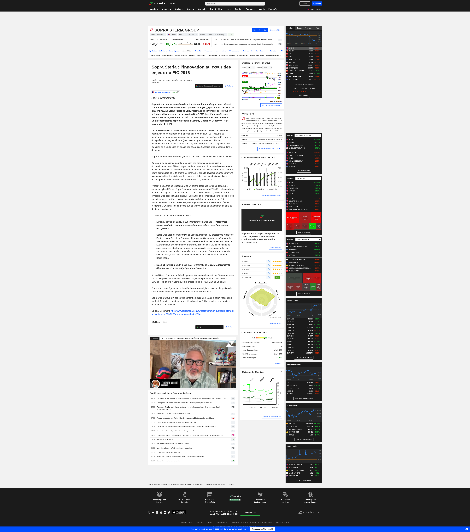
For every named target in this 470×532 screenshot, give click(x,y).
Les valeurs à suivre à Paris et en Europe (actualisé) (174, 448)
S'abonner (317, 3)
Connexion (305, 3)
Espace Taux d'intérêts (303, 480)
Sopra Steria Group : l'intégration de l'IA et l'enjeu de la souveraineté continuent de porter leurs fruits (190, 435)
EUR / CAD (290, 339)
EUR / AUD (290, 341)
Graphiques (174, 51)
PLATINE (290, 394)
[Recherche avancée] (262, 4)
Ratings (246, 51)
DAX (290, 56)
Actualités (166, 9)
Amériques (308, 28)
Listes (228, 9)
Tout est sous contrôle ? (165, 439)
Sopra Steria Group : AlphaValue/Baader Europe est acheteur (177, 431)
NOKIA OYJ (292, 167)
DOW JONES (293, 65)
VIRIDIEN (292, 185)
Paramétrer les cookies (204, 522)
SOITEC (291, 139)
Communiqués (212, 55)
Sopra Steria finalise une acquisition (169, 452)
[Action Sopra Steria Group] (178, 92)
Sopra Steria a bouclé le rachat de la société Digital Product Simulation (180, 457)
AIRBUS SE (293, 164)
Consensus (234, 51)
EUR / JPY (290, 353)
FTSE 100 (303, 89)
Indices (290, 28)
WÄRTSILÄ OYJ (294, 262)
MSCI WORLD (293, 79)
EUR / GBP (290, 322)
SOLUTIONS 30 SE (295, 201)
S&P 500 (292, 62)
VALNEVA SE (293, 204)
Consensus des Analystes (254, 332)
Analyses (179, 9)
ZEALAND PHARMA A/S (297, 259)
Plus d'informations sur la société (270, 149)
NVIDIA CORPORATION (297, 148)
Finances (209, 51)
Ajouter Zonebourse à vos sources (209, 86)
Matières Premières (294, 364)
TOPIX (291, 73)
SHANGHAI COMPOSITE (297, 71)
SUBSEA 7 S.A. (294, 249)
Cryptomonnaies (292, 405)
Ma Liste (290, 135)
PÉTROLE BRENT (293, 388)
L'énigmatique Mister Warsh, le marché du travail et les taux (176, 422)
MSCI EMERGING (295, 76)
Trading (238, 9)
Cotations (163, 51)
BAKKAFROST (294, 271)
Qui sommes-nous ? (239, 522)
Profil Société (247, 114)
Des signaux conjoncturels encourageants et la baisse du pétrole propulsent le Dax (247, 44)
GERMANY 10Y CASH (296, 470)
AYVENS (292, 191)
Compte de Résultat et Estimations (258, 157)
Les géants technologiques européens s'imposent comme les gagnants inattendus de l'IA (186, 427)
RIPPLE (291, 435)
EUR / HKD (290, 347)
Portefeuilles (216, 9)
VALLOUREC (293, 142)
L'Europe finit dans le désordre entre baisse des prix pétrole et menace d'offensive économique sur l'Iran (247, 40)
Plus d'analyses (275, 248)
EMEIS (291, 194)
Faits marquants (181, 55)
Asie (317, 28)
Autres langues (242, 55)
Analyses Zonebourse (273, 55)
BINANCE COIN (294, 432)
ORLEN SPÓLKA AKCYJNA (298, 247)
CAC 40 (291, 48)
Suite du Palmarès (304, 232)
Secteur (263, 51)
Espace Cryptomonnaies (304, 439)
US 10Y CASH (293, 467)
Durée (243, 68)
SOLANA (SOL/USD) (295, 429)
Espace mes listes (304, 170)
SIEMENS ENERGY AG (296, 265)
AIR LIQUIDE (293, 152)
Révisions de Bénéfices (252, 372)
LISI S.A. (291, 198)
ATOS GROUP (293, 207)
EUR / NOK (290, 333)
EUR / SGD (290, 350)
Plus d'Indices (303, 96)
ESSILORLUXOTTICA (296, 155)
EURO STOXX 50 (294, 59)
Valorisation (221, 51)
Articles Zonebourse (257, 55)
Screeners (250, 9)
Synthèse (153, 51)
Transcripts (201, 55)
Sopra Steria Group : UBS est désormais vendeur (173, 414)
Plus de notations (275, 323)
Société (198, 51)
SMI (290, 54)
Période (259, 68)
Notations (246, 256)
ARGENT (290, 391)
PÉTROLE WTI (292, 385)
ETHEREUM (293, 426)
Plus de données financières (271, 196)
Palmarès (272, 9)
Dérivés (273, 51)
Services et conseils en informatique (270, 139)
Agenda (190, 9)
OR (288, 383)
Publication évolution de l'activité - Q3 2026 (270, 143)
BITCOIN (292, 423)
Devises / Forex (292, 301)
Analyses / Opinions (251, 204)
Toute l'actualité (154, 55)
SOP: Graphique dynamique (271, 105)
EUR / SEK (290, 330)
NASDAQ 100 (293, 68)
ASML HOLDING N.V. (296, 161)
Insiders (192, 55)
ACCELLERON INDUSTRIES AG (300, 268)
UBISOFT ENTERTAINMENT (298, 210)
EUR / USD (290, 319)
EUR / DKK (290, 336)
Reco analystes (167, 55)
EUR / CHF (290, 324)
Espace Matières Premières (304, 398)
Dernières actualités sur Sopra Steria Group (171, 393)
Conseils (202, 9)
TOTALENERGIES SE (296, 145)
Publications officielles (227, 55)
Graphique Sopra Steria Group (256, 63)
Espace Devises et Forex (304, 357)
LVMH (291, 158)
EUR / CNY (290, 344)
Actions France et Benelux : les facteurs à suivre (173, 444)
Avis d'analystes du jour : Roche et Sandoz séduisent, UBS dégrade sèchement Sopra (185, 418)
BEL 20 (291, 51)
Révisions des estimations (272, 416)
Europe (299, 28)
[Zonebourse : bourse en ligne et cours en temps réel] (161, 3)
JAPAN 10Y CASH (295, 473)
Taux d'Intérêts (292, 446)
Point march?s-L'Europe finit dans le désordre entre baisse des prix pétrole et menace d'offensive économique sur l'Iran (189, 408)
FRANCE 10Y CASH (295, 464)
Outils (262, 9)
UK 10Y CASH (293, 476)
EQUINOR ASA (294, 252)
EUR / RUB (290, 327)
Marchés (154, 9)
